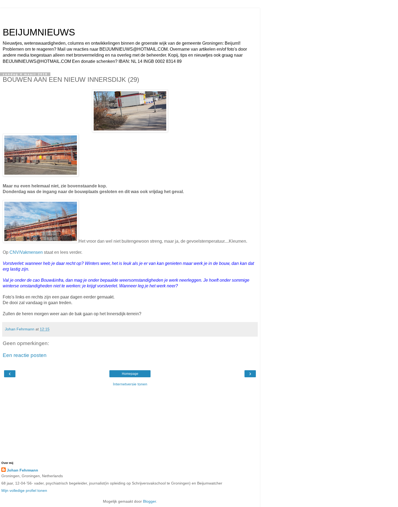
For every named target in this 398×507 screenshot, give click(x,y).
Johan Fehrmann (22, 470)
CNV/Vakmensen (26, 252)
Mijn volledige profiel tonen (24, 490)
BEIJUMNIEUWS (39, 32)
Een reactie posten (25, 355)
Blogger (149, 501)
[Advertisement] (130, 15)
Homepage (130, 374)
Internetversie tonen (130, 384)
